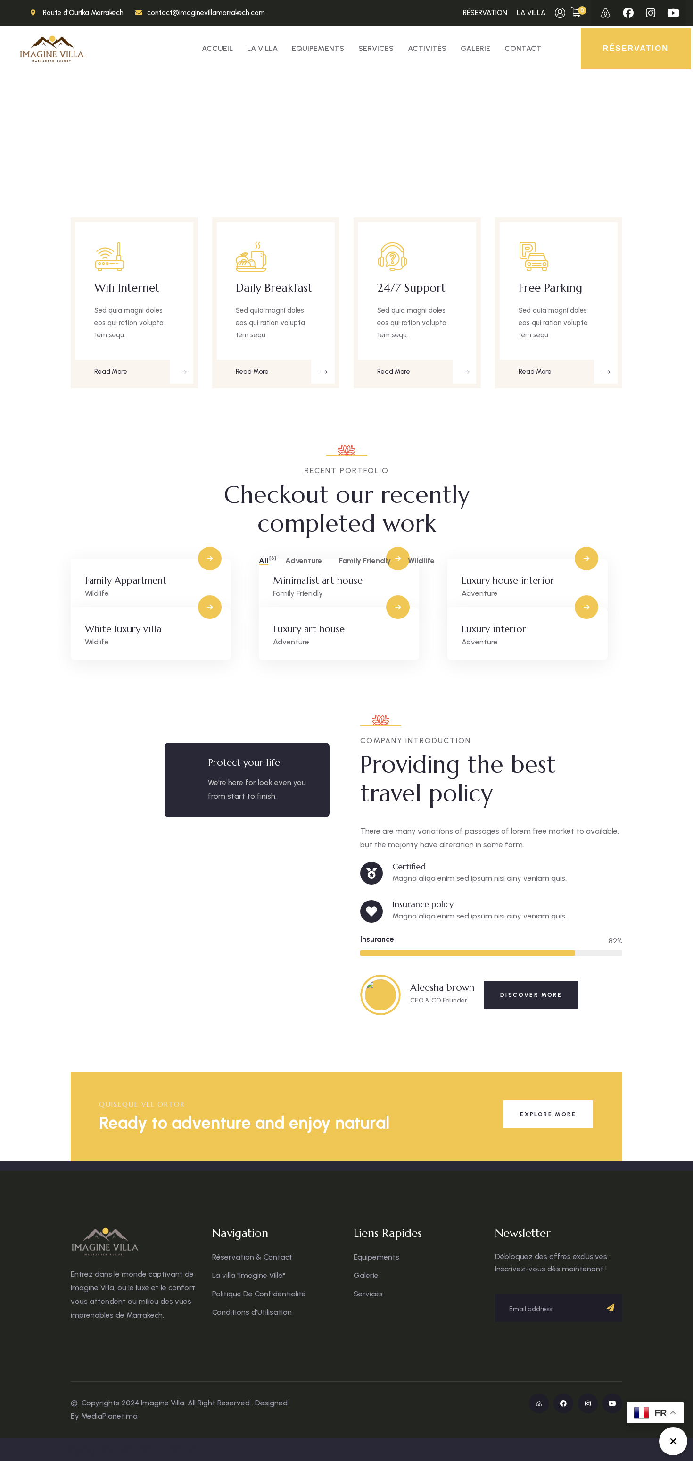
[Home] (51, 48)
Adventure (480, 593)
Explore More (548, 1114)
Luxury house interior (508, 580)
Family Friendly (298, 593)
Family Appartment (125, 580)
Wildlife (97, 593)
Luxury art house (309, 629)
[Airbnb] (539, 1403)
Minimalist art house (318, 580)
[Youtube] (673, 13)
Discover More (531, 995)
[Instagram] (650, 13)
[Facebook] (628, 13)
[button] (615, 310)
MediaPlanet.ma (109, 1415)
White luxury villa (123, 629)
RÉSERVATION (635, 48)
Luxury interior (494, 629)
